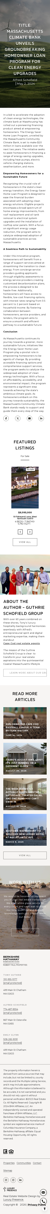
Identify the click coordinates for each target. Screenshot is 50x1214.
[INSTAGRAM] (6, 1180)
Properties (9, 1163)
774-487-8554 (10, 1009)
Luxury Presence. (13, 1199)
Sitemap (7, 1170)
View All (25, 542)
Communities (24, 1163)
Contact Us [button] (25, 932)
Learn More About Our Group (28, 673)
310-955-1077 (10, 979)
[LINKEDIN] (20, 1180)
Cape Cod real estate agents (21, 643)
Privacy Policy (37, 1205)
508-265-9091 (10, 1039)
